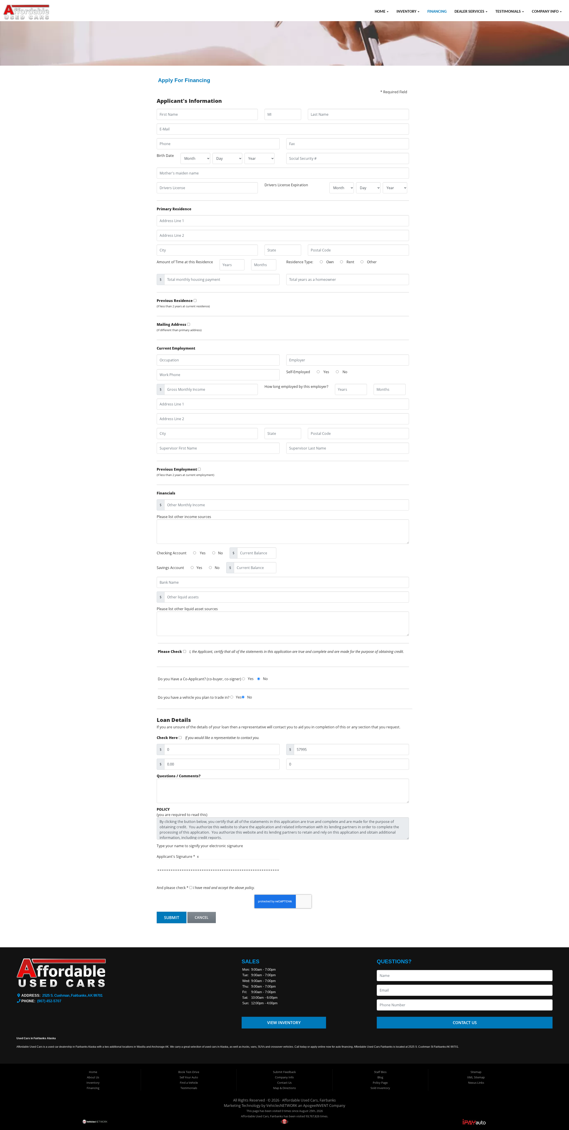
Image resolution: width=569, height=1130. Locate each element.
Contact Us (465, 1022)
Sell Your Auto (189, 1077)
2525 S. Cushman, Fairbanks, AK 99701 (72, 995)
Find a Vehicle (189, 1083)
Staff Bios (380, 1072)
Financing (437, 12)
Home (380, 12)
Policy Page (380, 1083)
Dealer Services (470, 12)
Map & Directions (284, 1088)
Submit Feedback (284, 1072)
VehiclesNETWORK (281, 1105)
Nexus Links (476, 1083)
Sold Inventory (380, 1088)
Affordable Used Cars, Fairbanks (309, 1100)
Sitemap (476, 1072)
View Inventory (284, 1022)
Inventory (407, 12)
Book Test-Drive (188, 1072)
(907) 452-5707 (49, 1001)
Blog (380, 1077)
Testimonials (508, 12)
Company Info (545, 12)
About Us (93, 1077)
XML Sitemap (476, 1077)
